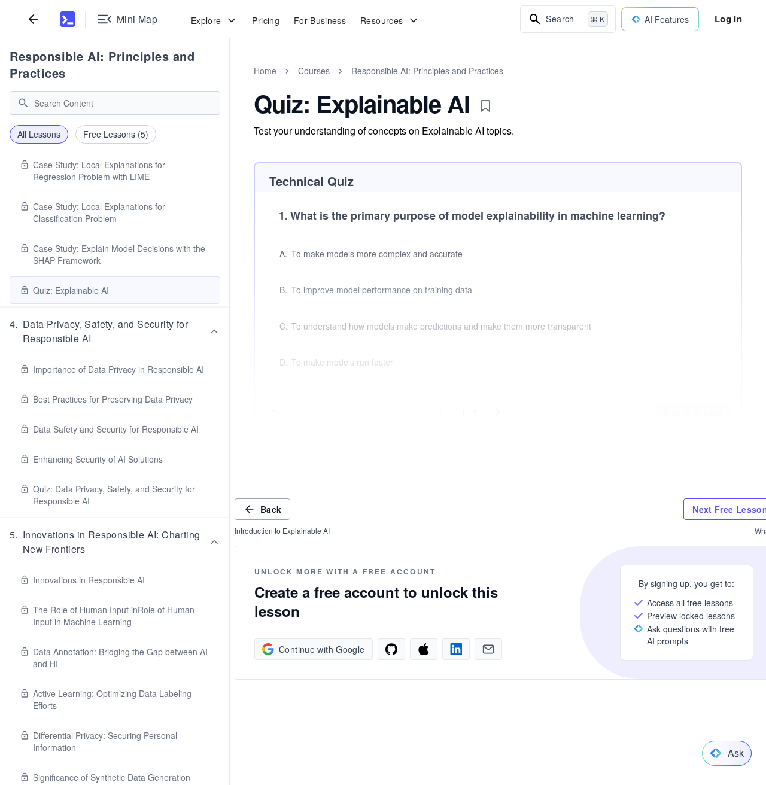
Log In (728, 18)
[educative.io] (67, 19)
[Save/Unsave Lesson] (485, 105)
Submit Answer (693, 413)
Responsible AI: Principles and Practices (102, 64)
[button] (115, 331)
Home (265, 71)
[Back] (33, 19)
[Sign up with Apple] (423, 649)
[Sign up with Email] (488, 649)
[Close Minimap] (230, 84)
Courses (314, 71)
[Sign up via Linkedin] (456, 649)
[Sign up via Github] (391, 649)
